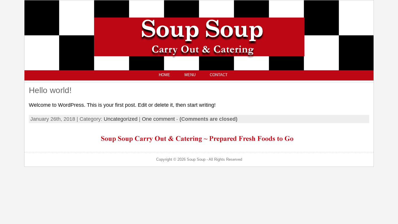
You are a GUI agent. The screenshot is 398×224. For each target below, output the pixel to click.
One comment (158, 119)
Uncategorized (121, 119)
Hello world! (50, 90)
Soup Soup (196, 159)
